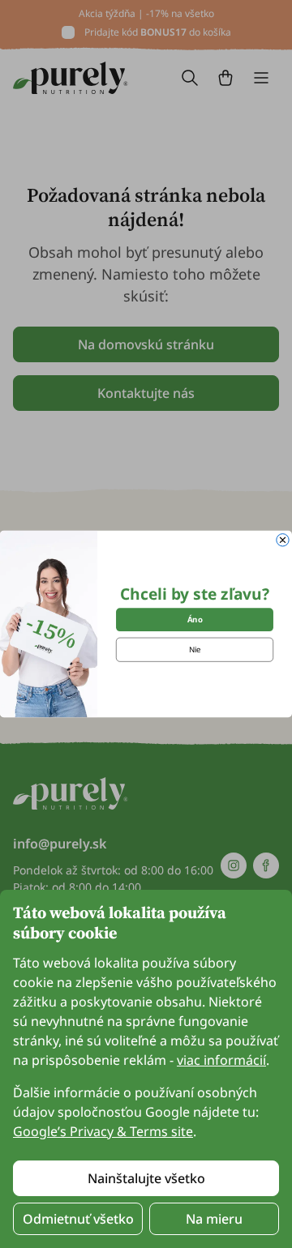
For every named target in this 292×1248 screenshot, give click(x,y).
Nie (195, 649)
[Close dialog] (283, 540)
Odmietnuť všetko (78, 1219)
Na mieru (214, 1219)
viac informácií (221, 1060)
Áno (195, 619)
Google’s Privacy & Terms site (103, 1131)
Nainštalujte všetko (146, 1178)
